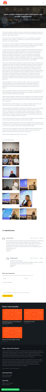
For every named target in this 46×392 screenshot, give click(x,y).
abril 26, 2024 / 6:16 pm (34, 238)
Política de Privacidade (7, 375)
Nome (4, 278)
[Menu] (43, 2)
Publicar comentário (7, 295)
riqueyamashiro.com (31, 390)
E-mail (26, 278)
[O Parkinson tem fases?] (34, 314)
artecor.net (24, 390)
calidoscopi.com (39, 390)
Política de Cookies (6, 376)
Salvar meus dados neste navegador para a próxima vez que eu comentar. (17, 292)
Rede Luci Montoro (6, 384)
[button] (10, 389)
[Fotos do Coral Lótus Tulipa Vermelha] (12, 332)
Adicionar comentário (7, 282)
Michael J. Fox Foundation (7, 383)
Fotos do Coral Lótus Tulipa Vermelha (11, 339)
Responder (41, 238)
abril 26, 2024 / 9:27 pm (34, 258)
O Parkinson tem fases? (29, 321)
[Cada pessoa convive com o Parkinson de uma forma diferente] (12, 314)
